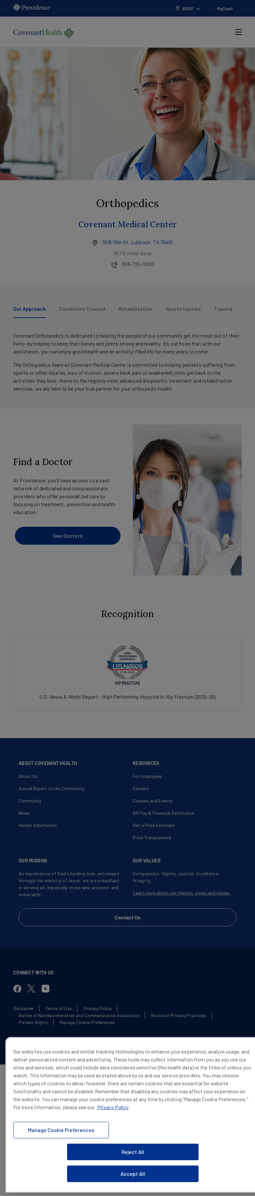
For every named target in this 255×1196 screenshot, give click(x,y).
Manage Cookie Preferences (61, 1130)
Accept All (133, 1173)
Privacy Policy (112, 1107)
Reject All (133, 1152)
